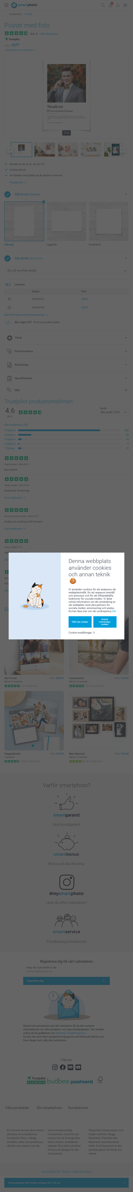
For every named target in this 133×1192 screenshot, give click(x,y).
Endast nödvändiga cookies (104, 622)
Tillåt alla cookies (80, 622)
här (114, 611)
